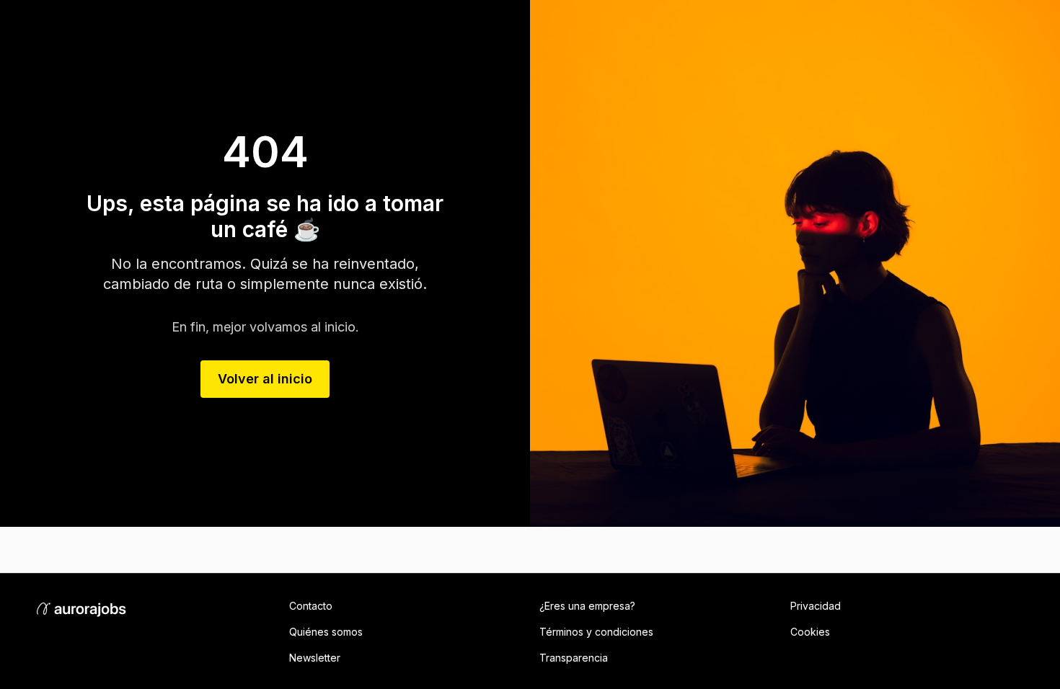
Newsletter (314, 658)
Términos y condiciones (596, 632)
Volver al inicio (265, 378)
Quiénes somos (326, 632)
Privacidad (815, 606)
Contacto (310, 606)
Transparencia (573, 658)
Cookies (810, 632)
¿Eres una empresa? (587, 606)
